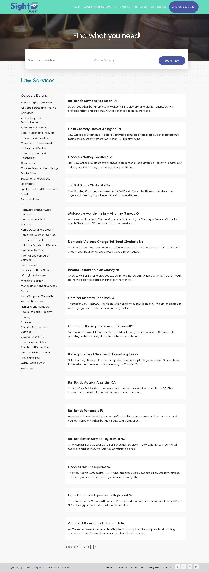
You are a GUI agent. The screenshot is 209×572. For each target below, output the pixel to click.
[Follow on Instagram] (190, 566)
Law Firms (121, 567)
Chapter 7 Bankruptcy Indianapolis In (96, 523)
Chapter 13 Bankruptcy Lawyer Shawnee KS (100, 326)
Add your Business (183, 7)
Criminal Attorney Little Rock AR (92, 298)
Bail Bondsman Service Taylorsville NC (96, 439)
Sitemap (167, 567)
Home (76, 7)
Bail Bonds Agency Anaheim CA (92, 382)
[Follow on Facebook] (177, 566)
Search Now (172, 60)
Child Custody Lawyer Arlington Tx (94, 129)
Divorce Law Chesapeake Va (89, 467)
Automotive (123, 7)
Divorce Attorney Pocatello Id (90, 157)
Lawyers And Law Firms (97, 7)
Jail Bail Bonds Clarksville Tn (89, 185)
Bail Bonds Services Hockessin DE (93, 101)
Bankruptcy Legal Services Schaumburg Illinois (103, 354)
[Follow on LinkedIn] (196, 566)
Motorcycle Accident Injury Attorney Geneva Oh (104, 213)
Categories (158, 7)
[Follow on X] (183, 566)
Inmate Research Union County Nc (93, 270)
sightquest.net (39, 567)
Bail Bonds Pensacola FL (86, 411)
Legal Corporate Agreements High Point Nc (100, 495)
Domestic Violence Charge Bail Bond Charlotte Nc (105, 242)
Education (140, 7)
